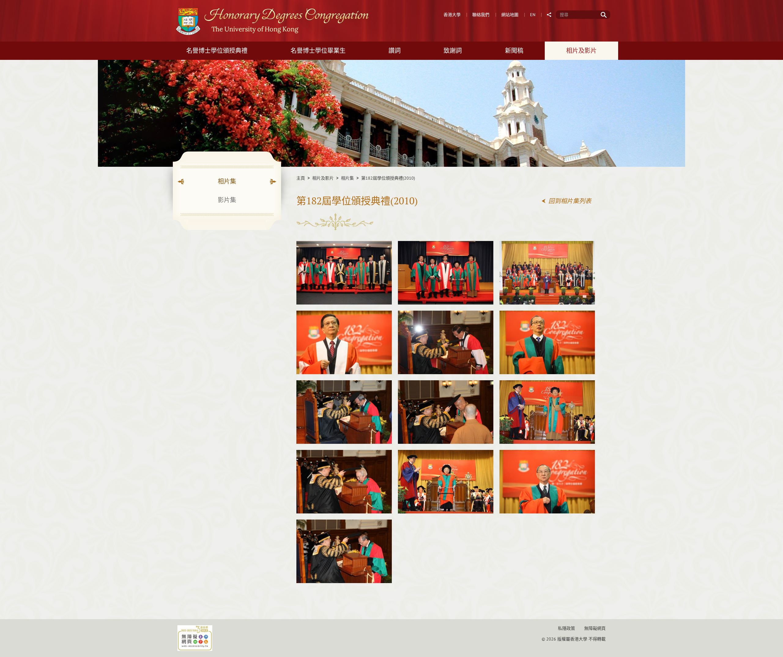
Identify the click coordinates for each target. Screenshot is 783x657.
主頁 (300, 178)
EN (532, 14)
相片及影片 (323, 178)
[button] (549, 15)
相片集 (347, 178)
